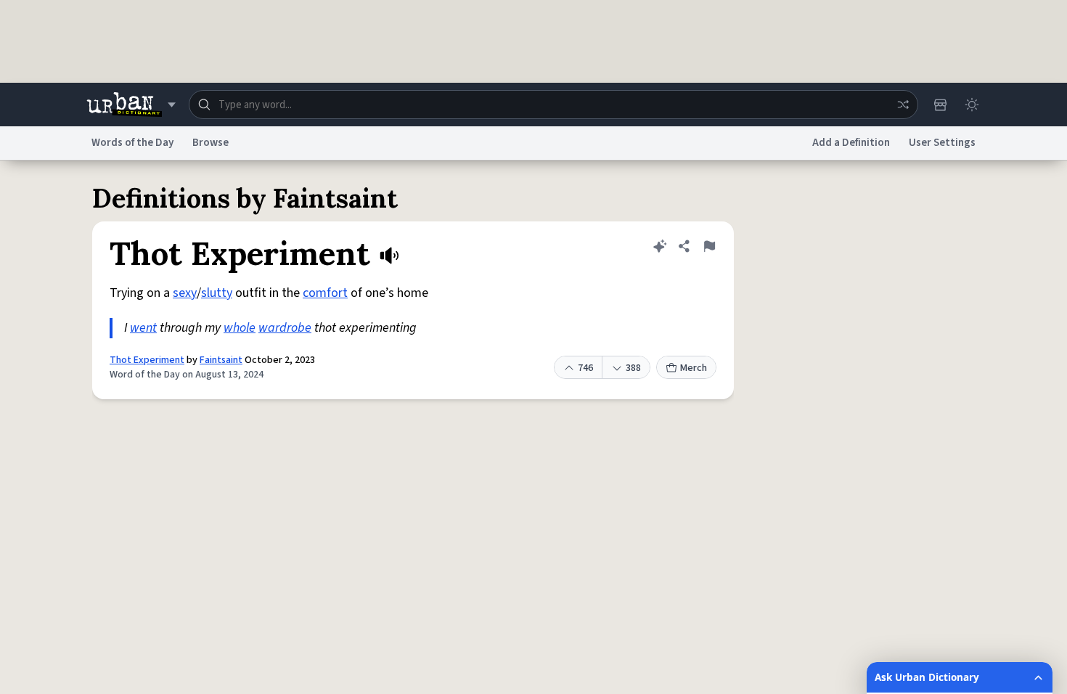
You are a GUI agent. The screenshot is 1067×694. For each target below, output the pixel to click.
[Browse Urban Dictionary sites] (131, 104)
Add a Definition (851, 142)
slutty (216, 293)
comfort (325, 293)
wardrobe (284, 328)
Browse (210, 142)
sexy (185, 293)
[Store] (940, 104)
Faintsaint (221, 360)
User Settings (942, 142)
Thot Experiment (147, 360)
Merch (693, 368)
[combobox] (553, 104)
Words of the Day (132, 142)
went (143, 328)
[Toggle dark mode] (972, 104)
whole (239, 328)
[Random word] (903, 104)
